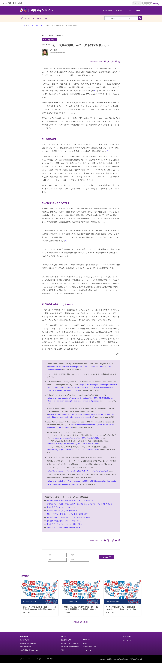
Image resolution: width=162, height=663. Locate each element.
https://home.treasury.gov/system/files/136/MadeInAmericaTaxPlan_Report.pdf (78, 471)
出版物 (85, 643)
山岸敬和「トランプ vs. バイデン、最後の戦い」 (65, 524)
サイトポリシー (39, 659)
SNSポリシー (50, 659)
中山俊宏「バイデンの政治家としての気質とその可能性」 (69, 517)
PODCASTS (86, 640)
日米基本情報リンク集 (89, 646)
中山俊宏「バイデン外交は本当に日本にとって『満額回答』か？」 (72, 500)
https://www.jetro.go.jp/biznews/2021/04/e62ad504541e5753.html (73, 444)
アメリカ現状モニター (26, 640)
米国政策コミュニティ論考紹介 (70, 643)
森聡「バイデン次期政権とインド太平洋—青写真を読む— (68, 514)
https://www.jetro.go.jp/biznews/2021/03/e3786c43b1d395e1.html (78, 438)
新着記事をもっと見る (81, 622)
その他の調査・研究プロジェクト (30, 650)
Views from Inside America (28, 643)
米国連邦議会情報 (66, 640)
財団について (127, 636)
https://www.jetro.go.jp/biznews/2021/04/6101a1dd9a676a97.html (73, 449)
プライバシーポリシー (26, 659)
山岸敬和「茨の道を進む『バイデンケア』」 (63, 511)
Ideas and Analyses (26, 646)
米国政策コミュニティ (124, 10)
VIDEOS (138, 10)
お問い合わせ (127, 640)
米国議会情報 (107, 10)
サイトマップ (87, 650)
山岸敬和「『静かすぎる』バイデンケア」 (63, 507)
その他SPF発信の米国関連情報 (70, 646)
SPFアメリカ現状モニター (35, 25)
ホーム (23, 25)
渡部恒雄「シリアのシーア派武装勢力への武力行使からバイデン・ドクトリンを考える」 (80, 504)
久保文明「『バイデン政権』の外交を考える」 (64, 527)
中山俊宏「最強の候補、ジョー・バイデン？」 (64, 521)
